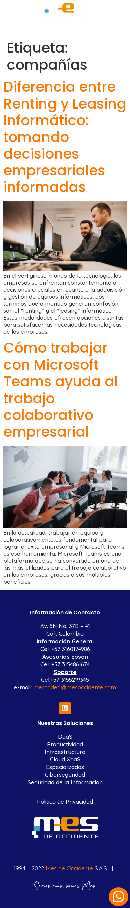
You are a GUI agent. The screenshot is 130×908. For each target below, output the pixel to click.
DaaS (65, 736)
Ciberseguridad (65, 774)
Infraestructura (65, 751)
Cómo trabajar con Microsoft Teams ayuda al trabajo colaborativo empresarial (60, 390)
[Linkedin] (65, 708)
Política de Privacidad (65, 801)
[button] (65, 26)
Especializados (65, 766)
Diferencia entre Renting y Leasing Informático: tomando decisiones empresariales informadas (64, 137)
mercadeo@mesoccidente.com (74, 687)
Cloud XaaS (65, 759)
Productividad (65, 744)
